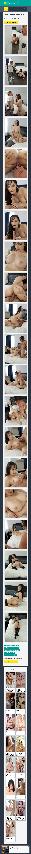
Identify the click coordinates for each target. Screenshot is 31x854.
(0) (8, 661)
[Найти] (25, 9)
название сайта (11, 3)
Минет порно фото (10, 652)
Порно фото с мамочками (12, 648)
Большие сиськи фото (11, 655)
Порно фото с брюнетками (12, 650)
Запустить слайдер (12, 22)
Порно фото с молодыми (12, 645)
